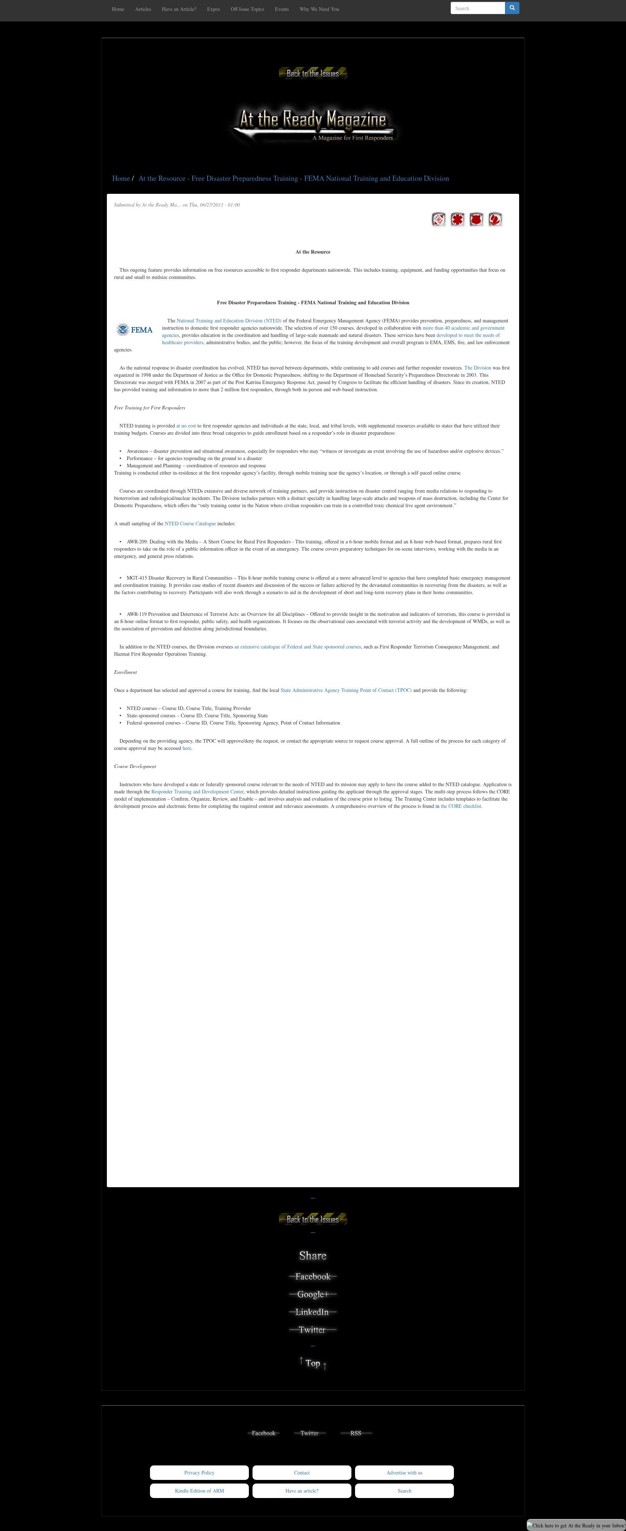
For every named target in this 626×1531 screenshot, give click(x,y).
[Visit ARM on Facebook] (264, 1432)
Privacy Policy (199, 1472)
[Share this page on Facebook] (313, 1275)
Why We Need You (319, 8)
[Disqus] (313, 900)
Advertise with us (404, 1472)
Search (405, 1490)
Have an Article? (179, 8)
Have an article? (301, 1490)
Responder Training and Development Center (197, 791)
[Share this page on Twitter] (313, 1328)
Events (282, 8)
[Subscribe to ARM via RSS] (356, 1432)
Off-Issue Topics (247, 8)
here (187, 747)
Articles (143, 8)
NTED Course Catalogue (190, 523)
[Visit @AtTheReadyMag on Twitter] (310, 1432)
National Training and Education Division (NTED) (229, 320)
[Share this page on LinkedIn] (313, 1310)
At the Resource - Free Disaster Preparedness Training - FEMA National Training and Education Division (293, 178)
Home (118, 8)
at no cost (186, 425)
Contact (302, 1472)
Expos (213, 8)
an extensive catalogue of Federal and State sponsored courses (297, 646)
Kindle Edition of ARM (199, 1490)
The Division (477, 367)
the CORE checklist (461, 805)
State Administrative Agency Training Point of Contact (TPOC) (346, 690)
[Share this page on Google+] (313, 1293)
